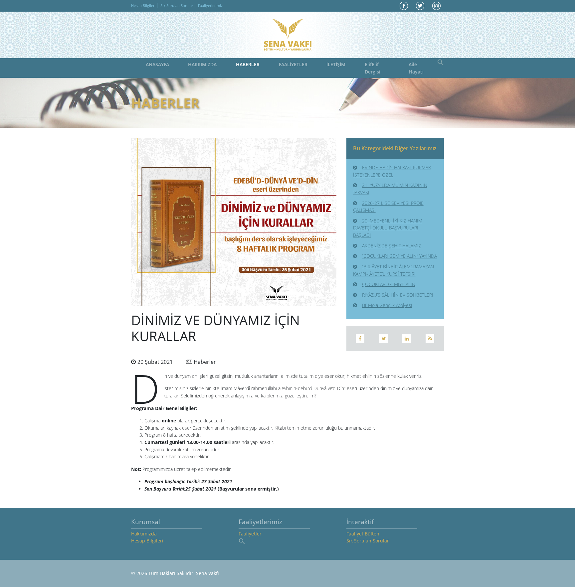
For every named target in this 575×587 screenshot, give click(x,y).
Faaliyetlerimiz (210, 5)
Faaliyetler (250, 533)
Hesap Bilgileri (143, 5)
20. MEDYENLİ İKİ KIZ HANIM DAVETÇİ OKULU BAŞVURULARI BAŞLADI (387, 228)
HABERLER (248, 64)
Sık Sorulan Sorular (176, 5)
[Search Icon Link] (440, 62)
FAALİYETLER (293, 64)
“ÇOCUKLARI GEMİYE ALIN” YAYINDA (399, 256)
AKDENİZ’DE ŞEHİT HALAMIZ (391, 245)
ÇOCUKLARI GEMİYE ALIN (388, 284)
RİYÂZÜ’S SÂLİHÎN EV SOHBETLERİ (397, 295)
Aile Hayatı (416, 68)
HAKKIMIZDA (202, 64)
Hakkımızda (144, 533)
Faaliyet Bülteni (363, 533)
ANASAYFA (157, 64)
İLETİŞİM (335, 64)
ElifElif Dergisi (372, 68)
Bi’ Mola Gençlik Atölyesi (387, 305)
